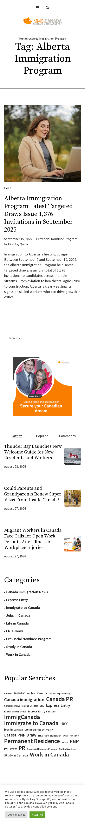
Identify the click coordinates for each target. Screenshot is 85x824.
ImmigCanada (22, 717)
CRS (42, 705)
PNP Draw (10, 749)
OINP (65, 735)
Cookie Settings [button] (16, 814)
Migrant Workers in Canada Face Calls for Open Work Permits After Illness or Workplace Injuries (32, 539)
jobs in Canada (13, 729)
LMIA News (14, 631)
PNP (74, 741)
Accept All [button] (37, 814)
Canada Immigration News (27, 592)
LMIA (40, 735)
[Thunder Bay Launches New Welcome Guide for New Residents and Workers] (72, 455)
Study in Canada (19, 646)
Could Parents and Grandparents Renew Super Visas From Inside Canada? (32, 494)
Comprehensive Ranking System (21, 705)
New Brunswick (53, 735)
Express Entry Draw (15, 711)
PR (22, 748)
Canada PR (59, 699)
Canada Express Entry (59, 693)
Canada (42, 693)
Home (23, 39)
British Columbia (24, 693)
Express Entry (17, 599)
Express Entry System (41, 711)
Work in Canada (18, 654)
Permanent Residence (32, 741)
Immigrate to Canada (23, 607)
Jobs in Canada (18, 615)
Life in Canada (17, 623)
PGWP (65, 742)
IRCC (64, 723)
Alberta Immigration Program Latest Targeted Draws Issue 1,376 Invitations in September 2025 (38, 214)
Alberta (8, 693)
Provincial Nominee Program (56, 239)
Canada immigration (24, 699)
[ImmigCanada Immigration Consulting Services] (42, 21)
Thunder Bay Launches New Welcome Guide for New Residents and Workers (33, 452)
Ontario (74, 735)
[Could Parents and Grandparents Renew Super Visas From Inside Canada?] (72, 497)
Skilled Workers (67, 749)
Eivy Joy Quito (18, 244)
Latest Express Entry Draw (39, 729)
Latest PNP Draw (20, 735)
